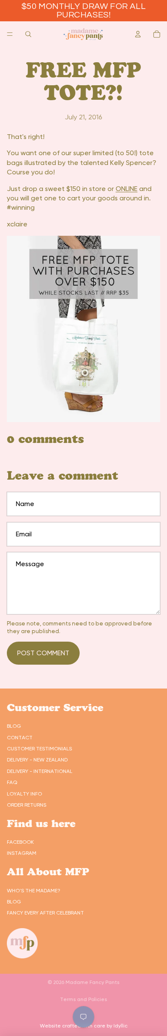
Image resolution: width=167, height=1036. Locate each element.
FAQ (12, 782)
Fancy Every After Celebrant (45, 913)
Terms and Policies (83, 999)
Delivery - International (39, 771)
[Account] (137, 34)
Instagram (21, 853)
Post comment (43, 653)
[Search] (28, 34)
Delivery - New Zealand (37, 760)
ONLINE (126, 189)
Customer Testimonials (39, 749)
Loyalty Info (24, 794)
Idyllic (120, 1026)
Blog (14, 726)
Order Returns (26, 805)
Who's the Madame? (33, 891)
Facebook (20, 842)
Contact (20, 738)
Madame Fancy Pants (92, 982)
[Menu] (10, 34)
